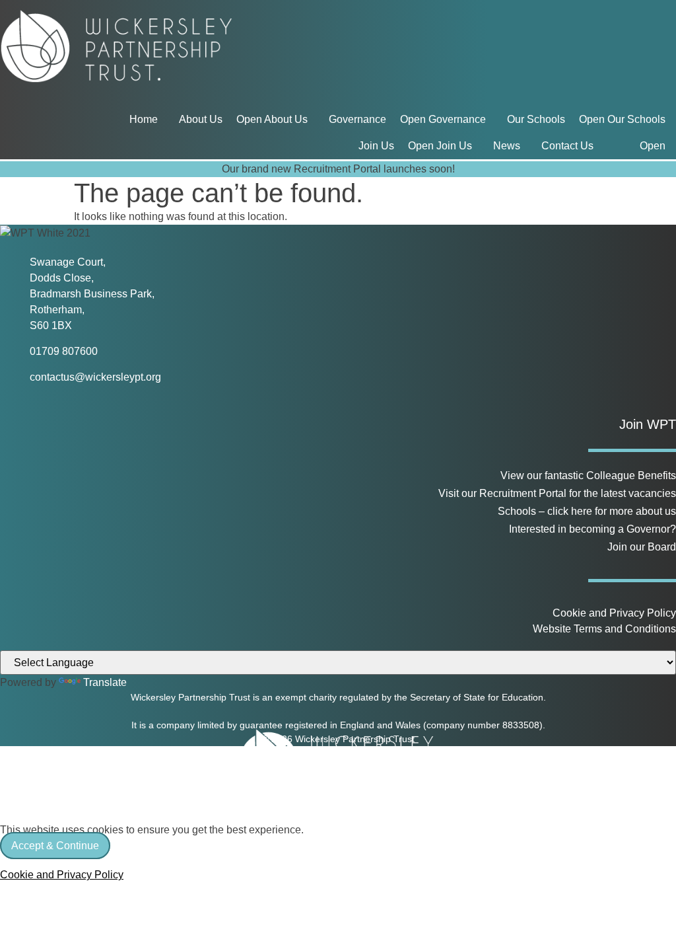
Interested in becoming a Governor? (592, 529)
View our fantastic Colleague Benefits (588, 475)
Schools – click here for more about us (587, 511)
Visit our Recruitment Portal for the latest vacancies (557, 493)
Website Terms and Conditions (604, 628)
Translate (105, 682)
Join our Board (641, 546)
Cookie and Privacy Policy (614, 613)
